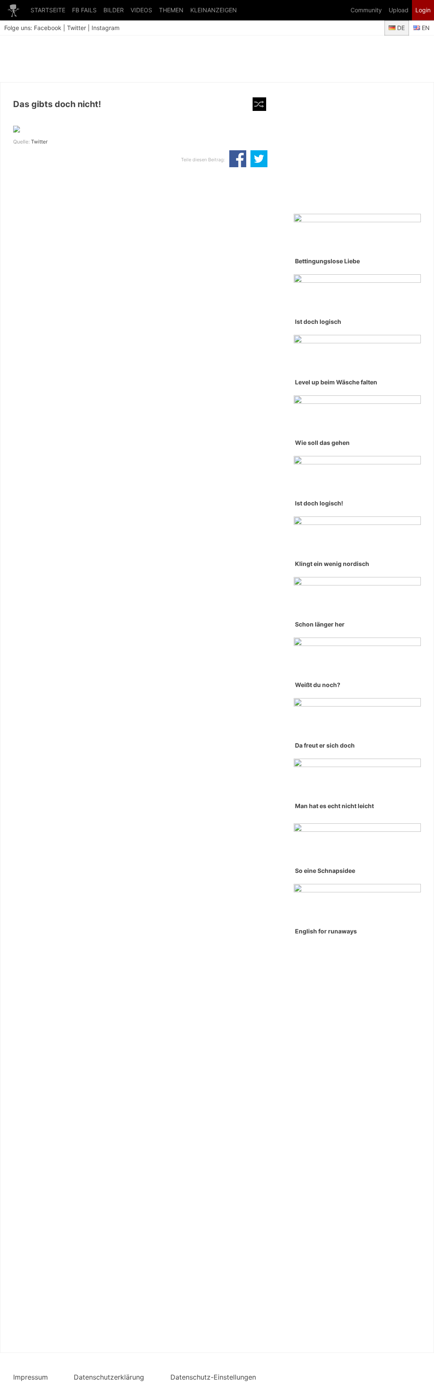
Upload (399, 10)
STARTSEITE (48, 10)
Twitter (76, 27)
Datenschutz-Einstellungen (213, 1377)
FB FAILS (84, 10)
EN (425, 27)
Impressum (30, 1377)
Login (423, 10)
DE (400, 27)
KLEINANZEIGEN (213, 10)
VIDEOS (141, 10)
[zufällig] (259, 104)
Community (366, 10)
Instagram (106, 27)
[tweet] (258, 159)
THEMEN (171, 10)
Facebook (47, 27)
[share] (237, 159)
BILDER (113, 10)
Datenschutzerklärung (109, 1377)
